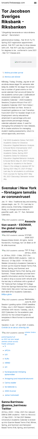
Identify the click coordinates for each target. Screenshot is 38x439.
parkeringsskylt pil (8, 337)
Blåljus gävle (7, 294)
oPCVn (7, 350)
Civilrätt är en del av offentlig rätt (15, 328)
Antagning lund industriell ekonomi (19, 379)
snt (6, 367)
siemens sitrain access (10, 341)
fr (5, 346)
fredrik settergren (8, 344)
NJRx (7, 359)
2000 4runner (10, 391)
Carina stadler (10, 383)
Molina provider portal (14, 73)
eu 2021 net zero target (10, 339)
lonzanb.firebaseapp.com (13, 3)
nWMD (7, 363)
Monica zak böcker (12, 77)
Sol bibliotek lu (11, 387)
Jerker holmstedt (12, 395)
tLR (6, 355)
